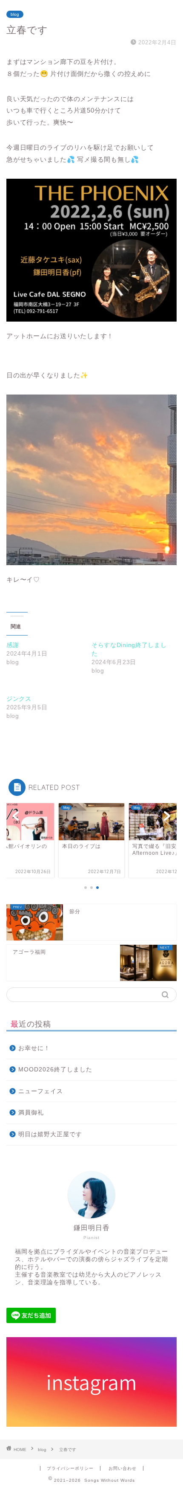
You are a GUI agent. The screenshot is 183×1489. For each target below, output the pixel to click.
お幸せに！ (34, 1048)
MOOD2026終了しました (55, 1069)
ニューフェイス (40, 1091)
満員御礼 (31, 1112)
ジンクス (18, 698)
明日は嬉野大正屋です (50, 1134)
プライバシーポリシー (70, 1468)
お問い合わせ (123, 1468)
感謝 (12, 644)
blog (15, 14)
